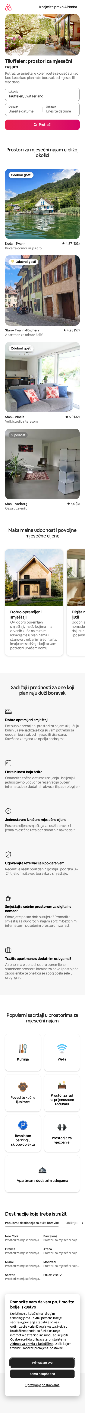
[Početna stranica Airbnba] (8, 7)
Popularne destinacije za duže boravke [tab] (32, 1223)
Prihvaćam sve (42, 1363)
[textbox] (24, 111)
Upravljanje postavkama (42, 1385)
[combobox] (42, 96)
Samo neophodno (42, 1374)
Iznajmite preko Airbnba (58, 7)
